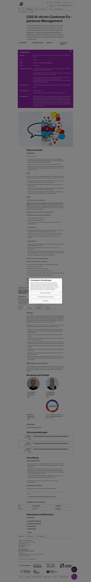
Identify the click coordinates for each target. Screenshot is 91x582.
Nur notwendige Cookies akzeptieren (45, 296)
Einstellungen (45, 300)
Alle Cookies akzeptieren (45, 292)
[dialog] (45, 291)
